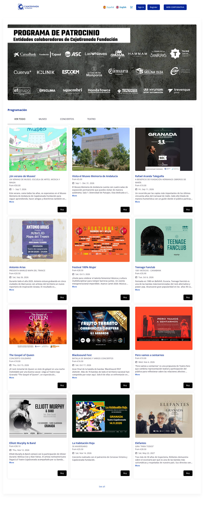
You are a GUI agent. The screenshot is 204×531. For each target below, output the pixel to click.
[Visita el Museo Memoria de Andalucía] (101, 162)
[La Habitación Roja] (101, 429)
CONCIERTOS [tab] (67, 119)
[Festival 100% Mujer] (101, 253)
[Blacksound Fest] (101, 343)
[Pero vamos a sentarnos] (164, 341)
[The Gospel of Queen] (38, 343)
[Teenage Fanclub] (164, 255)
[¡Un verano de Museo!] (38, 165)
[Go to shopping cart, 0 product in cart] (131, 7)
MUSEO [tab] (43, 119)
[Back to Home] (42, 7)
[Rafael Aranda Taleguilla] (164, 165)
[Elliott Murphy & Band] (38, 429)
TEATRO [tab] (91, 119)
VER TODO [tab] (19, 119)
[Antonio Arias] (38, 255)
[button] (175, 7)
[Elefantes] (164, 431)
